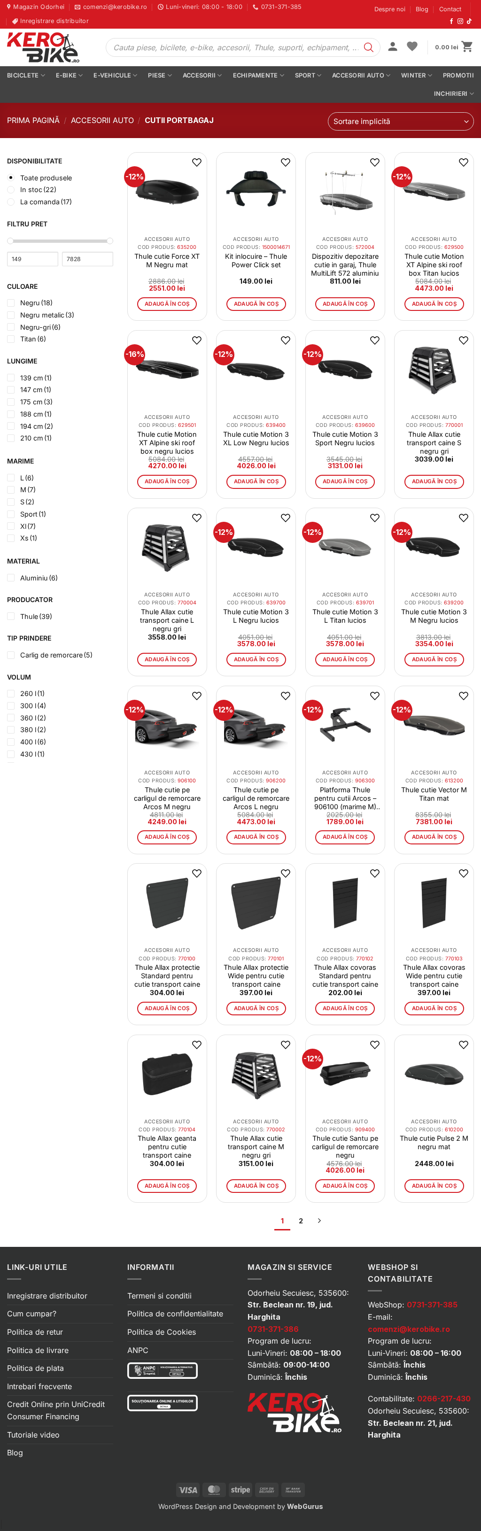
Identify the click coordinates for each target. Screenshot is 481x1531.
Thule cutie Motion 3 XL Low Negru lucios (256, 438)
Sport (305, 75)
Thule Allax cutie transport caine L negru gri (167, 620)
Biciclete (23, 75)
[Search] (368, 47)
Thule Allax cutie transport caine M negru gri (256, 1146)
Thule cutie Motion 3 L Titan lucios (345, 616)
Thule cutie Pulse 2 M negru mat (434, 1142)
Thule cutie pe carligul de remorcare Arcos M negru (167, 798)
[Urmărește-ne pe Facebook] (451, 21)
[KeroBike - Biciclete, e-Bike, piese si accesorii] (49, 47)
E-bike (66, 75)
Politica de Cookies (161, 1332)
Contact (450, 9)
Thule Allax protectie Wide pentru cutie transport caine (256, 975)
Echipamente (255, 75)
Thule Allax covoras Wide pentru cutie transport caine (434, 975)
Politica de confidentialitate (175, 1313)
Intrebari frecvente (39, 1386)
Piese (156, 75)
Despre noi (389, 9)
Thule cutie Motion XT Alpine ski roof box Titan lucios (434, 264)
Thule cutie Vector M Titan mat (434, 794)
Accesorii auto (358, 75)
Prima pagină (33, 120)
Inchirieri (451, 93)
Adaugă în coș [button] (167, 304)
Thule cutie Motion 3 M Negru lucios (434, 616)
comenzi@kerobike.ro (409, 1329)
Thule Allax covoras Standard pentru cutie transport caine (345, 975)
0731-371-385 (432, 1304)
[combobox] (401, 121)
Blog (422, 9)
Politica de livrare (38, 1350)
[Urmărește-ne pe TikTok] (469, 21)
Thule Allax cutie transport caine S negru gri (434, 442)
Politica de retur (35, 1332)
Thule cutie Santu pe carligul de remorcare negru (345, 1146)
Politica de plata (35, 1368)
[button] (392, 47)
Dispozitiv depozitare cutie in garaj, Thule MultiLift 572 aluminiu (345, 264)
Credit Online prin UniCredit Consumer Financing (56, 1410)
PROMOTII (458, 75)
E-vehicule (112, 75)
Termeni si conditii (159, 1295)
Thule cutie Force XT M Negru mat (167, 260)
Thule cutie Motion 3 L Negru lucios (256, 616)
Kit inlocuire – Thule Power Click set (256, 260)
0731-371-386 (273, 1329)
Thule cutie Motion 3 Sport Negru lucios (345, 438)
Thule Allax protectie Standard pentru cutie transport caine (167, 975)
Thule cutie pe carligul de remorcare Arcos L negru (256, 798)
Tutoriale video (33, 1434)
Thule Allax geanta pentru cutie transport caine (167, 1146)
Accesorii (199, 75)
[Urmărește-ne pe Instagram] (460, 21)
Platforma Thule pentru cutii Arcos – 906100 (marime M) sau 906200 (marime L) (345, 798)
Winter (413, 75)
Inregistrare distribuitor (47, 1295)
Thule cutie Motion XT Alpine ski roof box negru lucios (167, 442)
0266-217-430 (444, 1398)
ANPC (137, 1350)
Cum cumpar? (31, 1313)
